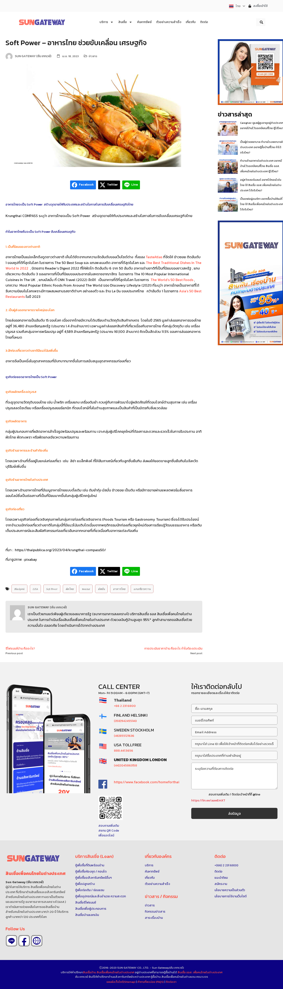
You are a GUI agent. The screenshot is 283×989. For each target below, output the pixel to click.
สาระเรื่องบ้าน (154, 917)
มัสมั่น (101, 589)
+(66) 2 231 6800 (226, 865)
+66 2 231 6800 (125, 706)
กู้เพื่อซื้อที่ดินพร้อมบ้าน (89, 865)
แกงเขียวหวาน (142, 589)
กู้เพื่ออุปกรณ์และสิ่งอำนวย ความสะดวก (100, 896)
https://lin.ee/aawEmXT (208, 800)
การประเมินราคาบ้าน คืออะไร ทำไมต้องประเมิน (173, 648)
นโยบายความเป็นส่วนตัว (229, 890)
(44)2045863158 (125, 765)
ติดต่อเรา (171, 982)
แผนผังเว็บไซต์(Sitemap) (121, 982)
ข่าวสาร (93, 56)
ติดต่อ (218, 871)
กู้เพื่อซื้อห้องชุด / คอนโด (91, 871)
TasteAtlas (154, 257)
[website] (37, 940)
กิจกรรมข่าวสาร (155, 911)
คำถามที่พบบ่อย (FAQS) (151, 982)
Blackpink (19, 589)
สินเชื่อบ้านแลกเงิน (87, 915)
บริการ (149, 865)
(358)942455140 (125, 721)
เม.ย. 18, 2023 (70, 56)
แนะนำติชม (221, 877)
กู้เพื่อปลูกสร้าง (85, 884)
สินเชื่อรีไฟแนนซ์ (85, 902)
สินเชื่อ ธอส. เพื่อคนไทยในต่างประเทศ (200, 972)
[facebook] (24, 940)
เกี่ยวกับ (150, 877)
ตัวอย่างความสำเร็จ (157, 884)
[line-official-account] (11, 940)
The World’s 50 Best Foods (171, 279)
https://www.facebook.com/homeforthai (146, 782)
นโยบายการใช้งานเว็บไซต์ (230, 896)
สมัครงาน (220, 884)
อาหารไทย (119, 589)
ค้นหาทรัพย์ (152, 871)
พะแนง (86, 589)
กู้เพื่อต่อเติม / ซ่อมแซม (89, 890)
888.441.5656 (123, 750)
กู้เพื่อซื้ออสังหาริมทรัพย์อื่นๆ (93, 877)
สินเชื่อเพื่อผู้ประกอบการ (90, 908)
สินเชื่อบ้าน (89, 972)
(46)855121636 (124, 735)
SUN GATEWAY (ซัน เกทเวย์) (47, 607)
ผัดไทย (70, 589)
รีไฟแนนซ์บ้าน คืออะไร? (20, 648)
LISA (35, 589)
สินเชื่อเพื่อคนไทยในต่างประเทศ (115, 972)
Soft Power (51, 589)
